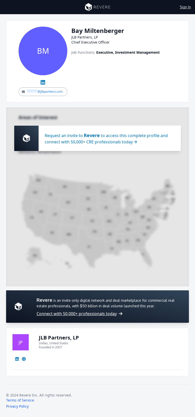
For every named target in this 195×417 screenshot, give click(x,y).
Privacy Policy (17, 406)
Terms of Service (20, 400)
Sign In (185, 7)
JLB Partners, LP (59, 337)
